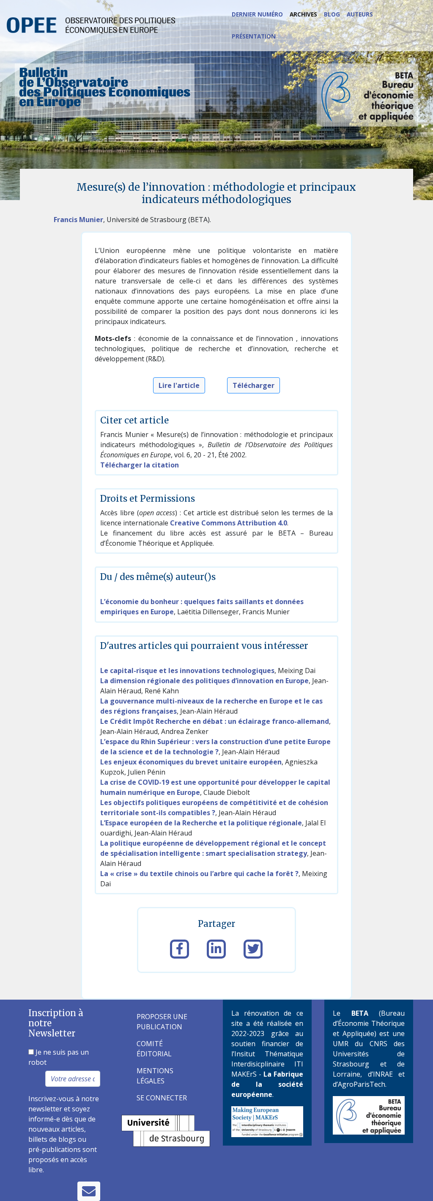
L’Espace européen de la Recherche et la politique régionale (201, 822)
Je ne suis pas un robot (58, 1057)
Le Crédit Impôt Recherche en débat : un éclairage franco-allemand (214, 721)
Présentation (254, 36)
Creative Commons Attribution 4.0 (228, 523)
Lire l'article (179, 385)
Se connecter (162, 1097)
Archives (303, 14)
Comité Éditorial (154, 1048)
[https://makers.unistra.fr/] (267, 1121)
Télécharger (253, 385)
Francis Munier (78, 219)
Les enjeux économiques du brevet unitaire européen (191, 762)
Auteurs (360, 14)
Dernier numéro (257, 14)
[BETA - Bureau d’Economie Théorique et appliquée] (369, 1114)
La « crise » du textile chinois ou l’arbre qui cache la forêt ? (199, 873)
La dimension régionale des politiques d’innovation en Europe (204, 680)
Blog (332, 14)
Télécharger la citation (139, 465)
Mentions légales (155, 1076)
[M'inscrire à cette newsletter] (88, 1191)
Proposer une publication (162, 1021)
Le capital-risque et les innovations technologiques (187, 670)
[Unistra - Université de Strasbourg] (165, 1130)
